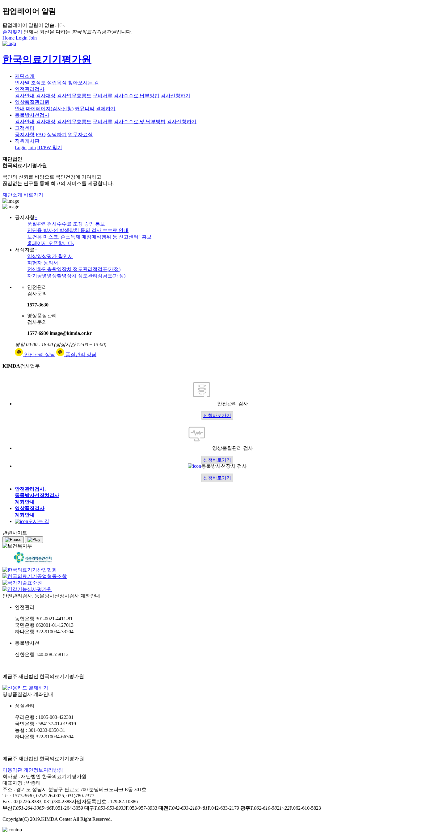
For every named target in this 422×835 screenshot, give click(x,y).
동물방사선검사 (32, 115)
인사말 (22, 82)
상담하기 (57, 134)
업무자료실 (80, 134)
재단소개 (25, 76)
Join (33, 37)
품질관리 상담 (80, 354)
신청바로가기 (217, 415)
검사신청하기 (175, 95)
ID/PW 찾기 (49, 147)
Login (21, 37)
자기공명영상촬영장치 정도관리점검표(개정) (76, 275)
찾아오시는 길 (83, 82)
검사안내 (25, 95)
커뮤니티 (85, 108)
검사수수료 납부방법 (136, 95)
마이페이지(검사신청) (50, 108)
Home (8, 37)
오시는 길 (38, 521)
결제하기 (106, 108)
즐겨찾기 (12, 31)
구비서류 (102, 95)
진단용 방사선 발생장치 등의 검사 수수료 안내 (78, 230)
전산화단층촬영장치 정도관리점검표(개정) (73, 269)
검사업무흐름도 (74, 95)
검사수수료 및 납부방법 (140, 121)
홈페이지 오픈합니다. (50, 243)
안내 (20, 108)
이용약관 (12, 770)
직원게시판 (27, 141)
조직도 (38, 82)
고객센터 (25, 128)
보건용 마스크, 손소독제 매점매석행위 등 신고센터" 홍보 (89, 236)
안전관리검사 (29, 89)
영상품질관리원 (32, 102)
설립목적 (57, 82)
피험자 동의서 (42, 262)
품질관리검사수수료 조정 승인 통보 (66, 223)
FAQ (41, 134)
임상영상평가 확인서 (50, 256)
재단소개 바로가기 (22, 194)
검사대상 (46, 95)
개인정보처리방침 (43, 770)
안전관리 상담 (39, 354)
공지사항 (25, 134)
